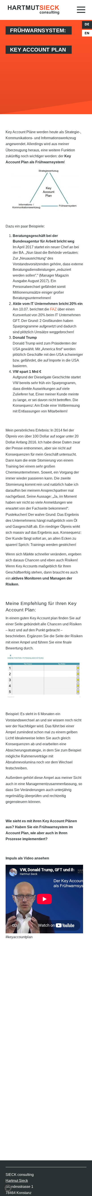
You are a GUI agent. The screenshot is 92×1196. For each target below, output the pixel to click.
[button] (8, 1188)
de (87, 24)
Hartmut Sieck (17, 1181)
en (87, 33)
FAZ (53, 309)
